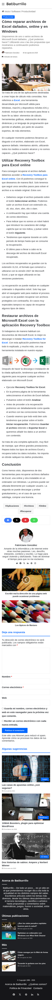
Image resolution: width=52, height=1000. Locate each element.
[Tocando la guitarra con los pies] (9, 966)
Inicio (7, 11)
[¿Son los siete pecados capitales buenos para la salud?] (9, 926)
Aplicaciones (12, 506)
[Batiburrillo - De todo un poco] (16, 4)
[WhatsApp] (34, 520)
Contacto (37, 988)
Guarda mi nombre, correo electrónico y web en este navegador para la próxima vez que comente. (25, 712)
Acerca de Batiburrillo (16, 984)
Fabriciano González (12, 53)
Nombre (7, 676)
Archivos (29, 506)
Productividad (28, 11)
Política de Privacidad (20, 988)
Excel (17, 100)
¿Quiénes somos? (38, 984)
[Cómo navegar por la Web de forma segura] (9, 955)
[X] (16, 520)
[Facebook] (8, 520)
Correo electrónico (13, 687)
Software (15, 11)
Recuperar (26, 511)
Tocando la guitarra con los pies (32, 963)
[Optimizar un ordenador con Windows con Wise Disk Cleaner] (9, 935)
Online (43, 506)
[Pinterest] (25, 520)
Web (4, 698)
